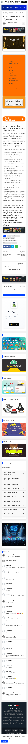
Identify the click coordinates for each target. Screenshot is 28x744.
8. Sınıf (9, 235)
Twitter (12, 246)
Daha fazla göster (20, 264)
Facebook (7, 246)
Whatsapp (16, 246)
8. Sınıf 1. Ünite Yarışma (8, 238)
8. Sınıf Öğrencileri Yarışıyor (9, 240)
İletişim (21, 730)
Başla (16, 88)
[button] (21, 7)
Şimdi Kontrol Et (13, 738)
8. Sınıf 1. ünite (16, 235)
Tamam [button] (4, 741)
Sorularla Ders (12, 7)
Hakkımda (15, 730)
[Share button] (20, 246)
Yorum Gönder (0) (14, 295)
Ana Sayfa (5, 12)
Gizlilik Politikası (10, 733)
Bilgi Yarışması (6, 242)
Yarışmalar (11, 12)
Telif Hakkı (19, 733)
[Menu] (3, 7)
